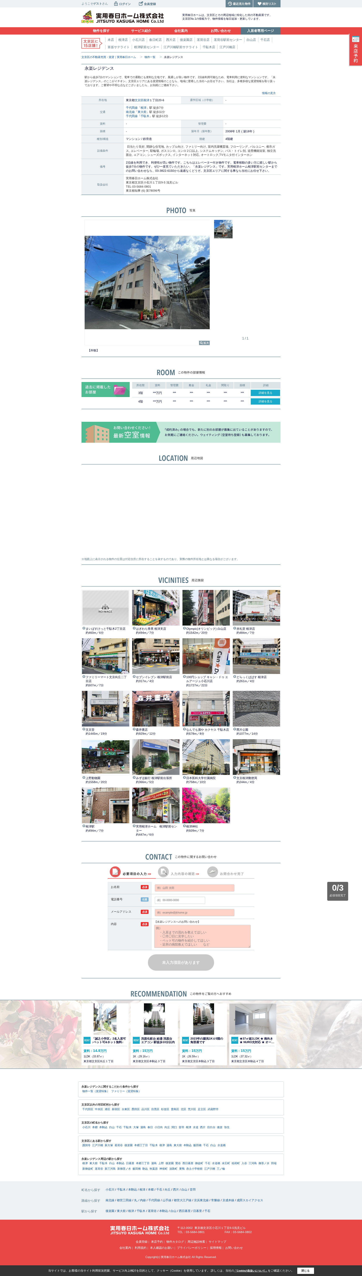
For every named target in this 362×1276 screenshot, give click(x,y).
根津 (146, 100)
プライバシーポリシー (191, 1247)
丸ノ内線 (140, 1200)
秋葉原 (154, 1168)
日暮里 (130, 1163)
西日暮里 (187, 1163)
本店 (111, 39)
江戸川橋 (97, 1145)
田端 (274, 1163)
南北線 (130, 112)
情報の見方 (269, 93)
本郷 (95, 1127)
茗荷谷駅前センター (228, 39)
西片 (203, 1127)
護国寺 (86, 1145)
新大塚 (109, 1145)
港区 (107, 1109)
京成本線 (228, 1200)
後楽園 (128, 1145)
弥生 (227, 1127)
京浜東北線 (201, 1200)
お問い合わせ (234, 1247)
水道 (195, 1127)
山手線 (167, 1200)
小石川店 (138, 39)
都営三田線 (124, 1200)
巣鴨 (182, 1168)
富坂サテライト (119, 47)
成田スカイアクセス (250, 1200)
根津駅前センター (146, 47)
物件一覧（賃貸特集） (96, 1091)
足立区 (202, 1109)
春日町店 (155, 39)
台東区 (126, 1109)
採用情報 (216, 1247)
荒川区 (192, 1109)
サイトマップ (217, 1241)
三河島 (253, 1163)
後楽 (219, 1127)
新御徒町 (87, 1168)
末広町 (226, 1163)
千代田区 (87, 1109)
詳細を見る (265, 392)
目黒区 (155, 1109)
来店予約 (157, 1241)
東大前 (142, 112)
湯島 (143, 1127)
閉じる (305, 1270)
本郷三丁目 (141, 1145)
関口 (174, 1127)
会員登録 (141, 1241)
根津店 (123, 39)
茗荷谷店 (203, 39)
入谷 (244, 1163)
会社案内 (125, 1247)
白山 (112, 1127)
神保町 (163, 1168)
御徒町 (199, 1163)
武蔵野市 (213, 1109)
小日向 (159, 1127)
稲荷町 (236, 1163)
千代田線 (132, 107)
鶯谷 (178, 1163)
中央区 (99, 1109)
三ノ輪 (221, 1168)
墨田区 (136, 1109)
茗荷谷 (119, 1145)
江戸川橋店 (227, 47)
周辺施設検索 (196, 1241)
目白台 (211, 1127)
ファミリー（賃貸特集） (126, 1091)
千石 (119, 1127)
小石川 (86, 1127)
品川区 (145, 1109)
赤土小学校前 (194, 1168)
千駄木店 (209, 47)
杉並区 (165, 1109)
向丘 (167, 1127)
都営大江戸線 (183, 1200)
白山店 (251, 39)
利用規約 (140, 1247)
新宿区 (116, 1109)
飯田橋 (197, 1145)
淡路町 (173, 1168)
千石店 (265, 39)
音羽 (181, 1127)
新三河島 (110, 1168)
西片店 (171, 39)
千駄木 (145, 116)
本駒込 (103, 1127)
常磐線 (216, 1200)
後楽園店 (186, 39)
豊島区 (175, 1109)
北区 (183, 1109)
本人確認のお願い (161, 1247)
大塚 (136, 1127)
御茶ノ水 (264, 1163)
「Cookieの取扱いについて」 (251, 1270)
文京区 (139, 100)
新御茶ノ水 (124, 1168)
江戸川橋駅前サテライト (181, 47)
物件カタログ (175, 1241)
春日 (150, 1127)
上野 (161, 1163)
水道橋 (221, 1145)
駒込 (145, 1168)
